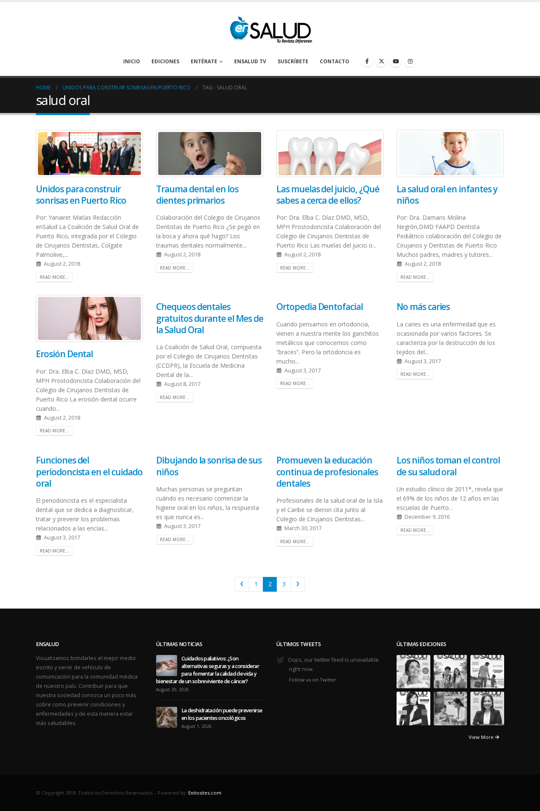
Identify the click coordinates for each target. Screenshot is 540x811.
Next (298, 584)
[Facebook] (367, 61)
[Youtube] (396, 61)
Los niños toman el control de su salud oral (448, 465)
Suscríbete (293, 61)
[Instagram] (410, 61)
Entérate (204, 61)
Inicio (131, 61)
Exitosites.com (204, 792)
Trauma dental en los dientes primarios (197, 194)
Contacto (334, 61)
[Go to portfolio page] (413, 671)
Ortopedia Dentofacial (319, 307)
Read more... (54, 277)
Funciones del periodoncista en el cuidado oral (89, 471)
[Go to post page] (166, 664)
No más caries (423, 307)
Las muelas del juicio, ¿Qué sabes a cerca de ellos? (327, 194)
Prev (242, 584)
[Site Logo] (270, 27)
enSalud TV (250, 61)
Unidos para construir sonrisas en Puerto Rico (81, 194)
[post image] (89, 153)
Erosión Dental (64, 354)
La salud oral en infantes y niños (447, 194)
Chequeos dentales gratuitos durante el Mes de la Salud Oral (209, 318)
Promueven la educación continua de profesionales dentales (327, 471)
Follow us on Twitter (312, 679)
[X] (381, 61)
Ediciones (165, 61)
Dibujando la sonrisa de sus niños (209, 465)
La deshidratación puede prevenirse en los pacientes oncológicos (221, 714)
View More (482, 737)
